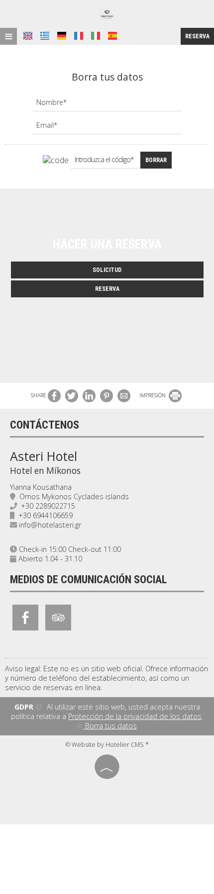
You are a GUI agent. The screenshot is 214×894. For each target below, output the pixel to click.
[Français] (79, 35)
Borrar (156, 160)
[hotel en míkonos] (107, 14)
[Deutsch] (62, 35)
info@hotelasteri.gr (50, 525)
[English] (28, 35)
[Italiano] (96, 35)
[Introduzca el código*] (104, 162)
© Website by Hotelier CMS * (107, 744)
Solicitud (107, 270)
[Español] (112, 35)
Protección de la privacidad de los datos (135, 716)
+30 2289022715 (48, 506)
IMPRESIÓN (153, 395)
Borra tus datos (110, 725)
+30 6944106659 (45, 515)
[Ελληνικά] (45, 35)
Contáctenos (44, 425)
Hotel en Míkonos (45, 470)
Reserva (197, 36)
